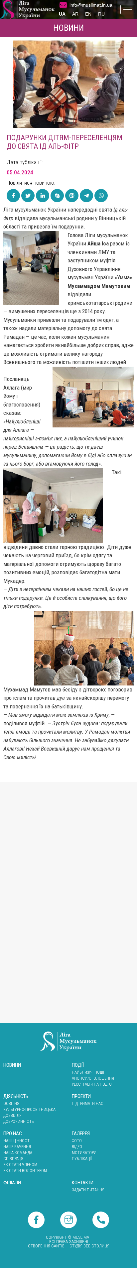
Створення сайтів (46, 1245)
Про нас (12, 1133)
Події (78, 1065)
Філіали (12, 1183)
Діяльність (15, 1096)
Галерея (81, 1133)
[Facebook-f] (36, 1219)
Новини (68, 28)
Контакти (82, 1183)
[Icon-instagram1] (68, 1219)
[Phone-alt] (100, 1219)
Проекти (81, 1096)
